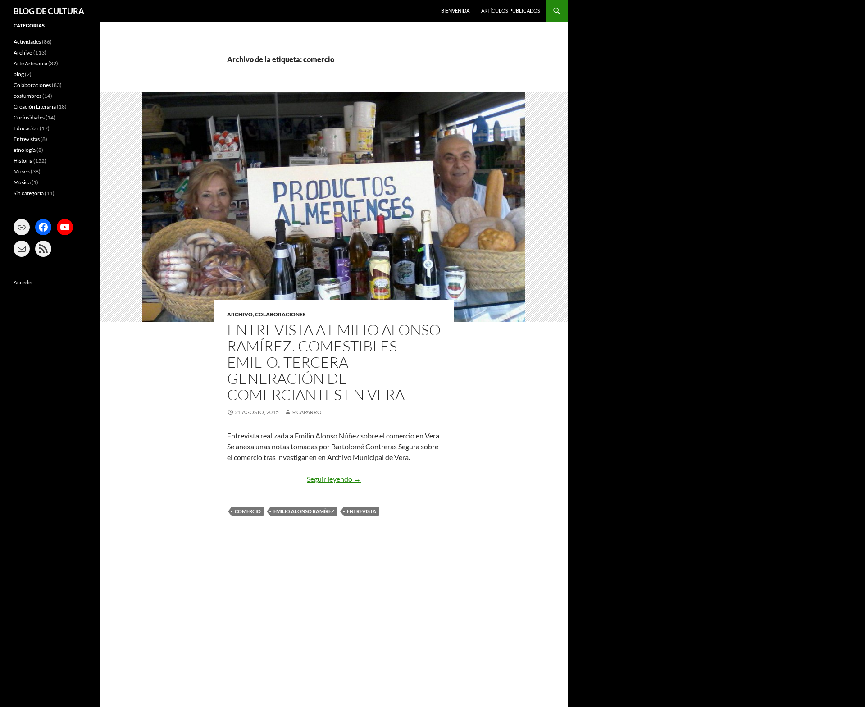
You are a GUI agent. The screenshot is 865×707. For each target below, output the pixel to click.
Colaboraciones (280, 314)
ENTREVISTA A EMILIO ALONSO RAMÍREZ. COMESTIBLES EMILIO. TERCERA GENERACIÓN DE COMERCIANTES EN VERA (334, 362)
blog (19, 74)
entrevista (361, 511)
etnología (25, 149)
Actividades (27, 41)
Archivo (240, 314)
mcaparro (306, 412)
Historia (23, 160)
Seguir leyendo (334, 478)
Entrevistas (27, 139)
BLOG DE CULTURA (49, 11)
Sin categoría (29, 193)
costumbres (27, 95)
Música (22, 182)
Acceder (23, 282)
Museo (22, 171)
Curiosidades (29, 117)
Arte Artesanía (30, 63)
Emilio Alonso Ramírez (303, 511)
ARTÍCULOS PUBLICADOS (510, 11)
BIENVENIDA (455, 11)
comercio (248, 511)
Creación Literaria (35, 106)
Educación (26, 128)
